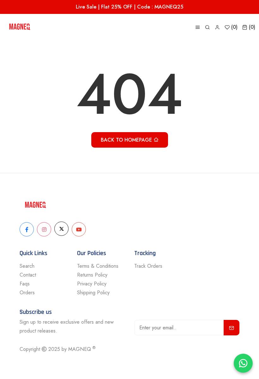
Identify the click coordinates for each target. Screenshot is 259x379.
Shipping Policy (93, 292)
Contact (28, 274)
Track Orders (148, 266)
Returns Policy (92, 274)
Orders (27, 292)
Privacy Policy (91, 283)
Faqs (25, 283)
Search (27, 266)
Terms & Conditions (97, 266)
